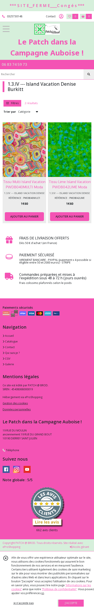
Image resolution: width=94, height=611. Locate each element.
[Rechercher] (89, 74)
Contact (51, 16)
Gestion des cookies (15, 403)
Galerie (9, 364)
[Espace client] (61, 16)
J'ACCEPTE (71, 603)
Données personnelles (17, 409)
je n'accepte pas (24, 603)
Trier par (9, 112)
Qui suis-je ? (12, 353)
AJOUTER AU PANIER (24, 216)
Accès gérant (80, 547)
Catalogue (11, 341)
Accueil (9, 336)
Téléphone (12, 450)
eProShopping (11, 547)
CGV (7, 358)
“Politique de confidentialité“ (59, 589)
